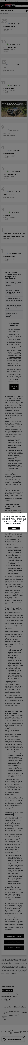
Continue (14, 528)
